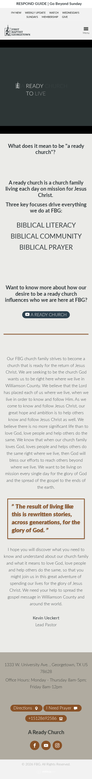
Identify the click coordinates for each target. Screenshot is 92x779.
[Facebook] (34, 745)
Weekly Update (35, 13)
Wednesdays (70, 13)
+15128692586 (43, 718)
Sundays (32, 17)
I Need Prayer (59, 708)
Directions (23, 708)
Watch (54, 13)
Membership (50, 17)
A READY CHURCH (48, 315)
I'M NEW (16, 13)
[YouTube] (46, 745)
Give (65, 17)
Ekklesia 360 (46, 771)
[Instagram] (57, 745)
